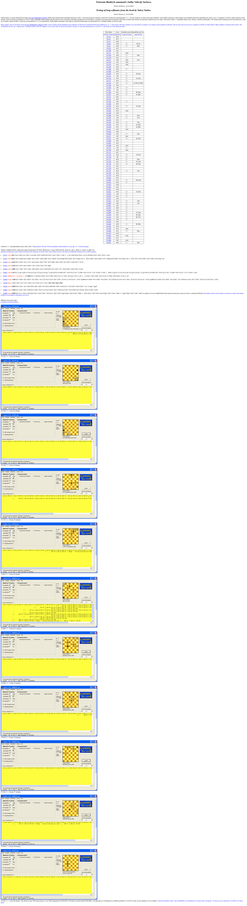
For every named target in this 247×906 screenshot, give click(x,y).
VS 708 (108, 150)
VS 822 (108, 192)
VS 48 (109, 44)
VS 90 (109, 48)
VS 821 (108, 189)
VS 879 (108, 208)
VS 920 (108, 219)
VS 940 (108, 224)
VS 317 (108, 81)
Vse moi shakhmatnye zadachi (37, 18)
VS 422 (108, 101)
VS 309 (108, 74)
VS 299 (108, 69)
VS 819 (108, 185)
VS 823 (108, 194)
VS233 (5, 265)
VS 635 (108, 122)
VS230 (5, 262)
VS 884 (108, 210)
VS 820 (108, 187)
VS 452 (108, 108)
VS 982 (108, 235)
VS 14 (109, 37)
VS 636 (108, 124)
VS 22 (109, 39)
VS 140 (108, 55)
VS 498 (108, 115)
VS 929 (108, 222)
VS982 (5, 290)
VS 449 (108, 106)
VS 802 (108, 178)
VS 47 (109, 41)
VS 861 (108, 205)
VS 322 (108, 83)
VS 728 (108, 161)
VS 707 (108, 148)
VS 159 (108, 57)
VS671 (5, 276)
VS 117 (108, 53)
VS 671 (108, 136)
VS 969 (108, 231)
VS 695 (108, 143)
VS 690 (108, 141)
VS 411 (108, 97)
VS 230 (108, 62)
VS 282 (108, 67)
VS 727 (108, 159)
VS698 (5, 279)
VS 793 (108, 175)
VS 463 (108, 111)
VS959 (5, 286)
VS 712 (108, 152)
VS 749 (108, 168)
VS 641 (108, 129)
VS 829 (108, 196)
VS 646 (108, 134)
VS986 (5, 293)
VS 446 (108, 104)
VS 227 (108, 60)
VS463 (5, 269)
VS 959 (108, 229)
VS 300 (108, 71)
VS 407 (108, 94)
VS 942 (108, 226)
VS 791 (108, 171)
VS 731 (108, 166)
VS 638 (108, 127)
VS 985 (108, 238)
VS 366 (108, 87)
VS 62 (109, 46)
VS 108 (108, 50)
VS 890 (108, 212)
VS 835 (108, 201)
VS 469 (108, 113)
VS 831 (108, 198)
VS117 (5, 255)
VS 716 (108, 155)
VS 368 (108, 92)
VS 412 (108, 99)
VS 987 (108, 242)
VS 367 (108, 90)
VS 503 (108, 120)
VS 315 (108, 76)
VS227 (5, 258)
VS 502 (108, 118)
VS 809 (108, 180)
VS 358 (108, 85)
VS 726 (108, 157)
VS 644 (108, 131)
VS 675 (108, 138)
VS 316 (108, 78)
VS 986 (108, 240)
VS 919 (108, 217)
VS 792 (108, 173)
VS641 (5, 272)
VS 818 (108, 182)
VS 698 (108, 145)
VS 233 (108, 64)
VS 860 (108, 203)
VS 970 (108, 233)
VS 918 (108, 215)
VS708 (5, 283)
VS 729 (108, 164)
